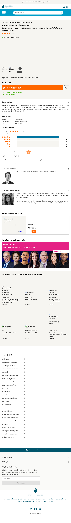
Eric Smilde (5, 22)
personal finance (7, 411)
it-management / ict (9, 385)
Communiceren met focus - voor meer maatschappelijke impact (58, 334)
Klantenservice (7, 458)
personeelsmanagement (10, 414)
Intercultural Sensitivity (9, 333)
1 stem (12, 33)
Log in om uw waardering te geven (11, 156)
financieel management (10, 375)
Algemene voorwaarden (27, 499)
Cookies (50, 499)
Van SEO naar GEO (31, 333)
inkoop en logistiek (8, 379)
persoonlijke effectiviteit (10, 418)
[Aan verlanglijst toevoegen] (66, 87)
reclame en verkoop (8, 427)
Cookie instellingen (60, 499)
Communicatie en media (9, 18)
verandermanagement (9, 434)
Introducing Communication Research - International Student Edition (10, 301)
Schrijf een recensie (10, 160)
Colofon (38, 499)
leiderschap (6, 392)
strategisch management (10, 431)
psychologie (6, 424)
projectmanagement (9, 421)
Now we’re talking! (31, 299)
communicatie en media (10, 369)
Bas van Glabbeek (14, 22)
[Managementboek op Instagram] (40, 509)
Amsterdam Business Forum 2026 (19, 247)
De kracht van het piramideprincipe (54, 300)
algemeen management (10, 362)
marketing (5, 395)
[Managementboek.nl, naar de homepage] (7, 8)
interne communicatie (21, 122)
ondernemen (6, 405)
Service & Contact (41, 501)
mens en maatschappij (9, 398)
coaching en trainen (8, 365)
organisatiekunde (8, 408)
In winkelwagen (14, 87)
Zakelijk (5, 462)
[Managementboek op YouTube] (35, 509)
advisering (5, 359)
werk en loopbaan (8, 437)
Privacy (44, 499)
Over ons (51, 501)
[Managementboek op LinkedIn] (31, 509)
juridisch (5, 388)
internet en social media (10, 382)
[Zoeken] (61, 13)
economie (5, 372)
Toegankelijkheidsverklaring (26, 501)
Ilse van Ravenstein (26, 22)
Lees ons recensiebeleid (9, 164)
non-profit (5, 401)
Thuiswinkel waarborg (12, 499)
